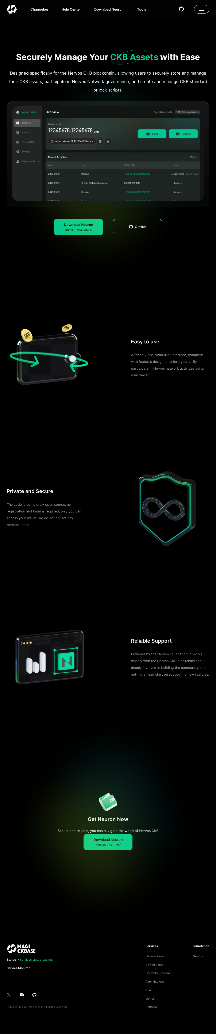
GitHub (140, 227)
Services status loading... (37, 959)
